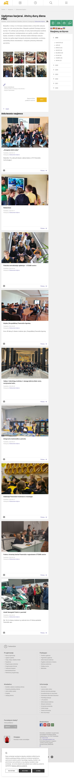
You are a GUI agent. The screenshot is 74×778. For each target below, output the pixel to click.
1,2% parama (44, 699)
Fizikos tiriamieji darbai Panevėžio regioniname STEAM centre (24, 554)
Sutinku (38, 771)
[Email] (52, 724)
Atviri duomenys (45, 712)
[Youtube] (44, 724)
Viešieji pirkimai (9, 695)
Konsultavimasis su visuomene (49, 693)
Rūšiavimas (7, 208)
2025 (56, 65)
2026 (56, 37)
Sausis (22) (59, 60)
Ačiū (41, 100)
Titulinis (3, 9)
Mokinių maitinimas (46, 664)
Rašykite (7, 726)
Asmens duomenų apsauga (48, 691)
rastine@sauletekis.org (48, 739)
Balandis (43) (59, 53)
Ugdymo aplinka (9, 657)
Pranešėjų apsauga (46, 697)
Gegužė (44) (59, 50)
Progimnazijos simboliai (11, 664)
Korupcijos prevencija (46, 706)
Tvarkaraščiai (12, 646)
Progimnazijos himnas (11, 666)
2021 (56, 83)
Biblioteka (43, 668)
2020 (56, 88)
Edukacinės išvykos (21, 9)
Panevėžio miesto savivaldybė (21, 739)
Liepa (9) (58, 45)
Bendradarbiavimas (10, 670)
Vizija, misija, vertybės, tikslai (12, 659)
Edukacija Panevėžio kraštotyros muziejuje (18, 497)
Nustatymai (11, 771)
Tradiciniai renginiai (10, 668)
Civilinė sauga (44, 708)
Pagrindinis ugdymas (46, 657)
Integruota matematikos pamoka (14, 439)
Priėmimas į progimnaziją (11, 672)
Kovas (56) (58, 55)
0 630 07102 (45, 737)
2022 (56, 79)
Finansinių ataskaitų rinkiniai (12, 689)
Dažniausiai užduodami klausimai (49, 695)
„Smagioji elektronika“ (11, 150)
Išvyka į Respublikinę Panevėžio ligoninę (17, 323)
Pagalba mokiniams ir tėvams (48, 662)
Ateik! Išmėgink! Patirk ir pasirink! (14, 612)
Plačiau (43, 170)
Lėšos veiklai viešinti (10, 691)
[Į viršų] (52, 757)
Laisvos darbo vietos (46, 689)
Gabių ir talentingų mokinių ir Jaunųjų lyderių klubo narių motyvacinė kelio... (22, 382)
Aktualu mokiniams (46, 704)
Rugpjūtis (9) (59, 42)
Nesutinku (25, 771)
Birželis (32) (59, 47)
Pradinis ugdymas (45, 655)
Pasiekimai (8, 662)
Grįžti (7, 109)
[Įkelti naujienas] (20, 3)
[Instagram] (48, 724)
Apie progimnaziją (10, 655)
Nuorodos (43, 687)
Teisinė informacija (46, 710)
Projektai (7, 693)
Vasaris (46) (59, 58)
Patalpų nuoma (45, 666)
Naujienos (10, 9)
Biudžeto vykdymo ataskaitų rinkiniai (14, 687)
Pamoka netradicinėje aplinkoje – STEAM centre (19, 265)
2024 (56, 70)
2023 (56, 74)
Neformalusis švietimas (47, 659)
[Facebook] (41, 724)
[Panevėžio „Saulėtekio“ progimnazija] (6, 2)
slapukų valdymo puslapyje (19, 766)
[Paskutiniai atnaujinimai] (35, 3)
